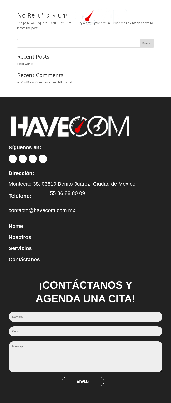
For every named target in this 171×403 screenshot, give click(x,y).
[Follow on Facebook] (13, 159)
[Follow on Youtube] (43, 159)
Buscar (147, 43)
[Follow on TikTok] (33, 159)
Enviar (83, 381)
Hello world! (25, 64)
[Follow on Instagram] (23, 159)
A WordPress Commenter (34, 82)
